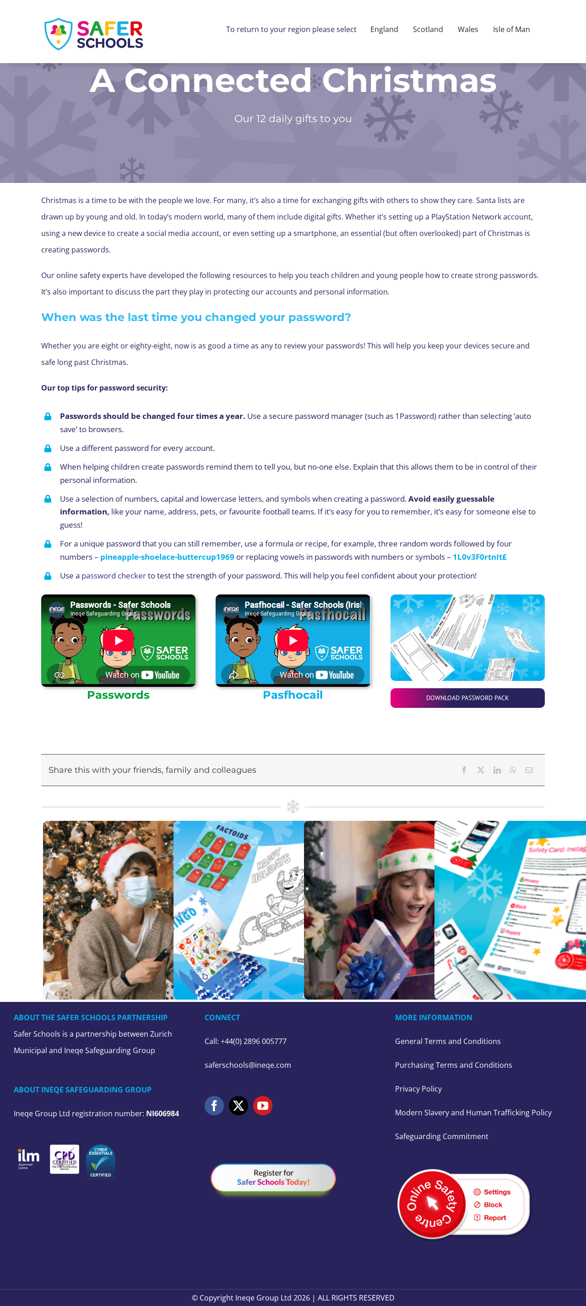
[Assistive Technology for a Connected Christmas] (423, 910)
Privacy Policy (418, 1089)
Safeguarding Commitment (441, 1136)
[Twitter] (238, 1105)
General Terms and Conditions (448, 1041)
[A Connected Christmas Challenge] (162, 910)
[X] (480, 770)
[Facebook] (464, 770)
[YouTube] (262, 1105)
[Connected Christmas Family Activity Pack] (293, 910)
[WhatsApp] (513, 770)
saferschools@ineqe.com (248, 1065)
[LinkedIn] (497, 770)
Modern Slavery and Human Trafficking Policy (473, 1113)
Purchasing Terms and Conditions (453, 1065)
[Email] (529, 770)
